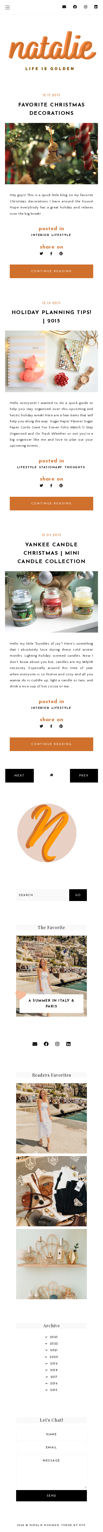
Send (52, 1496)
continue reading (51, 271)
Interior (40, 235)
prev (84, 775)
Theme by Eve (73, 1525)
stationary (50, 467)
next (20, 775)
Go (78, 895)
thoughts (74, 467)
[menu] (7, 7)
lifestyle (61, 235)
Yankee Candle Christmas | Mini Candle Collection (51, 553)
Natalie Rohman (44, 1525)
